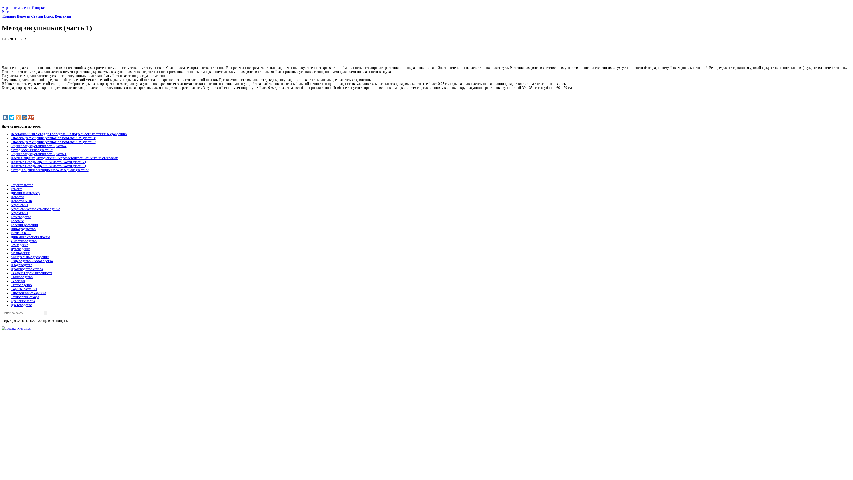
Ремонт (16, 189)
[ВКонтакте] (5, 117)
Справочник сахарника (28, 293)
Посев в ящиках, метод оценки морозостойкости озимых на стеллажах (64, 158)
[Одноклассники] (18, 117)
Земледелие (19, 245)
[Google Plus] (31, 117)
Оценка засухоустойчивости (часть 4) (39, 146)
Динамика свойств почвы (30, 237)
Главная (9, 16)
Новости (23, 16)
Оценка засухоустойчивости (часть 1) (39, 154)
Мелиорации (20, 253)
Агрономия (19, 205)
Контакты (63, 16)
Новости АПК (21, 201)
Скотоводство (21, 285)
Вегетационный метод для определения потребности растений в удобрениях (69, 134)
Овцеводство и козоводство (32, 261)
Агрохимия (19, 213)
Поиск (49, 16)
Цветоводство (21, 305)
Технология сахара (25, 297)
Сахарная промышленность (31, 273)
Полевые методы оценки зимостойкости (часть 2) (48, 162)
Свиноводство (22, 277)
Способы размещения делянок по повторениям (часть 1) (53, 142)
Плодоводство (21, 265)
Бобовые (17, 221)
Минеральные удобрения (30, 257)
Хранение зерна (23, 301)
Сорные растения (24, 289)
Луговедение (20, 249)
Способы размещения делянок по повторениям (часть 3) (53, 138)
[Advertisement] (426, 55)
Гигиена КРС (21, 233)
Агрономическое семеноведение (35, 209)
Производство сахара (27, 269)
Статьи (37, 16)
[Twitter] (11, 117)
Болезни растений (24, 225)
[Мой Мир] (24, 117)
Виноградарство (23, 229)
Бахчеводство (21, 217)
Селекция (18, 281)
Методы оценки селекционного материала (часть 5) (50, 170)
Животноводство (24, 241)
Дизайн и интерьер (25, 193)
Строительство (22, 185)
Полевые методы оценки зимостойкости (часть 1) (48, 166)
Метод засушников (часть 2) (32, 150)
